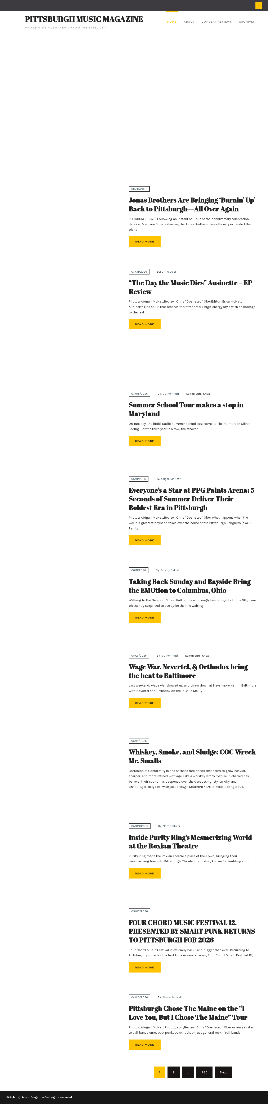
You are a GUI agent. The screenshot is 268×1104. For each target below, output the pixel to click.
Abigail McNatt (171, 479)
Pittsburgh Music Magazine (84, 19)
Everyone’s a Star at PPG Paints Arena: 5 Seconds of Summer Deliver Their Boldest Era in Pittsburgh (191, 499)
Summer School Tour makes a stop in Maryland (186, 409)
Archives (247, 21)
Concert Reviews (217, 21)
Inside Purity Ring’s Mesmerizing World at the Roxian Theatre (190, 841)
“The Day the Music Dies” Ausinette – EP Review (190, 287)
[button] (6, 108)
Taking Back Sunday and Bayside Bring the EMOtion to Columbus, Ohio (190, 586)
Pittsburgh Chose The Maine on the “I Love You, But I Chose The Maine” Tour (188, 1013)
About (189, 21)
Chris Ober (169, 271)
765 (204, 1072)
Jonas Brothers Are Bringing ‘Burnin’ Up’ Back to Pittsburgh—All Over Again (192, 204)
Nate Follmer (171, 826)
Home (172, 21)
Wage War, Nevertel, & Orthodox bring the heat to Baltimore (188, 671)
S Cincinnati (170, 393)
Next (223, 1072)
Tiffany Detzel (170, 570)
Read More (144, 241)
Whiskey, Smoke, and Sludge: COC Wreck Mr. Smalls (192, 756)
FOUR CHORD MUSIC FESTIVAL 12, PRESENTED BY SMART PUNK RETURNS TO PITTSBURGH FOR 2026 (192, 931)
